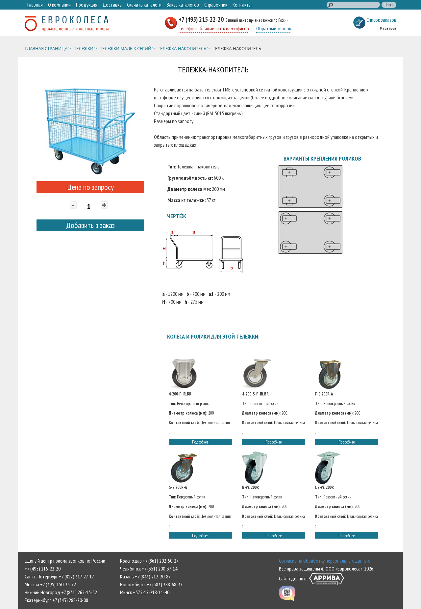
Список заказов (381, 19)
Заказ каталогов (183, 4)
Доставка (112, 4)
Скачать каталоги (144, 4)
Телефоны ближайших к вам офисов (214, 28)
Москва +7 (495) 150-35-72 (50, 584)
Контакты (242, 4)
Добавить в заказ (90, 225)
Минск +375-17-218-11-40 (144, 592)
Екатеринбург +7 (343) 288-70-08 (56, 600)
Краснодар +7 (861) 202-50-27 (149, 560)
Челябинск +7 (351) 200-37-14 (148, 568)
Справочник (215, 4)
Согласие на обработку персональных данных (324, 560)
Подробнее (200, 442)
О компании (59, 4)
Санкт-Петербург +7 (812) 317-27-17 (59, 576)
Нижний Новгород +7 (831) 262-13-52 (61, 592)
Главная (35, 4)
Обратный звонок (273, 28)
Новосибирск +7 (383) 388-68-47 (151, 584)
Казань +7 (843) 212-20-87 (145, 576)
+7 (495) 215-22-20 (202, 19)
